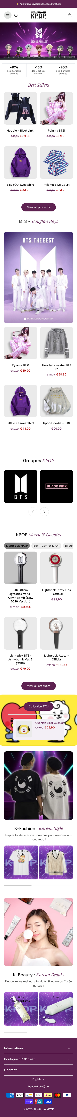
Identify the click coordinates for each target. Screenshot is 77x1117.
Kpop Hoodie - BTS (56, 423)
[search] (16, 15)
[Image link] (20, 486)
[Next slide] (44, 511)
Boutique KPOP (44, 1109)
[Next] (66, 729)
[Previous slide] (32, 511)
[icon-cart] (68, 15)
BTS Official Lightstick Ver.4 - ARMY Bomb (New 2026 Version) (20, 595)
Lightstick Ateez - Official (56, 657)
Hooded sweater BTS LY (56, 367)
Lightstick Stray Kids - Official (56, 592)
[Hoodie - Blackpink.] (20, 108)
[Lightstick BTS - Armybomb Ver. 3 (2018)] (20, 633)
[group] (21, 862)
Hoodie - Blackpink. (20, 130)
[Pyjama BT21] (56, 108)
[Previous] (10, 729)
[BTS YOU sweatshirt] (20, 162)
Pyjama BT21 (56, 130)
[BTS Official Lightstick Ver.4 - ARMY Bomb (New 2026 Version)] (20, 568)
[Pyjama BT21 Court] (56, 162)
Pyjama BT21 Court (57, 185)
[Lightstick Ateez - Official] (56, 633)
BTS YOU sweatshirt (20, 185)
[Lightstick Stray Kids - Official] (56, 568)
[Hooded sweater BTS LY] (56, 343)
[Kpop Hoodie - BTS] (56, 401)
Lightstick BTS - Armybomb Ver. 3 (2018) (20, 659)
